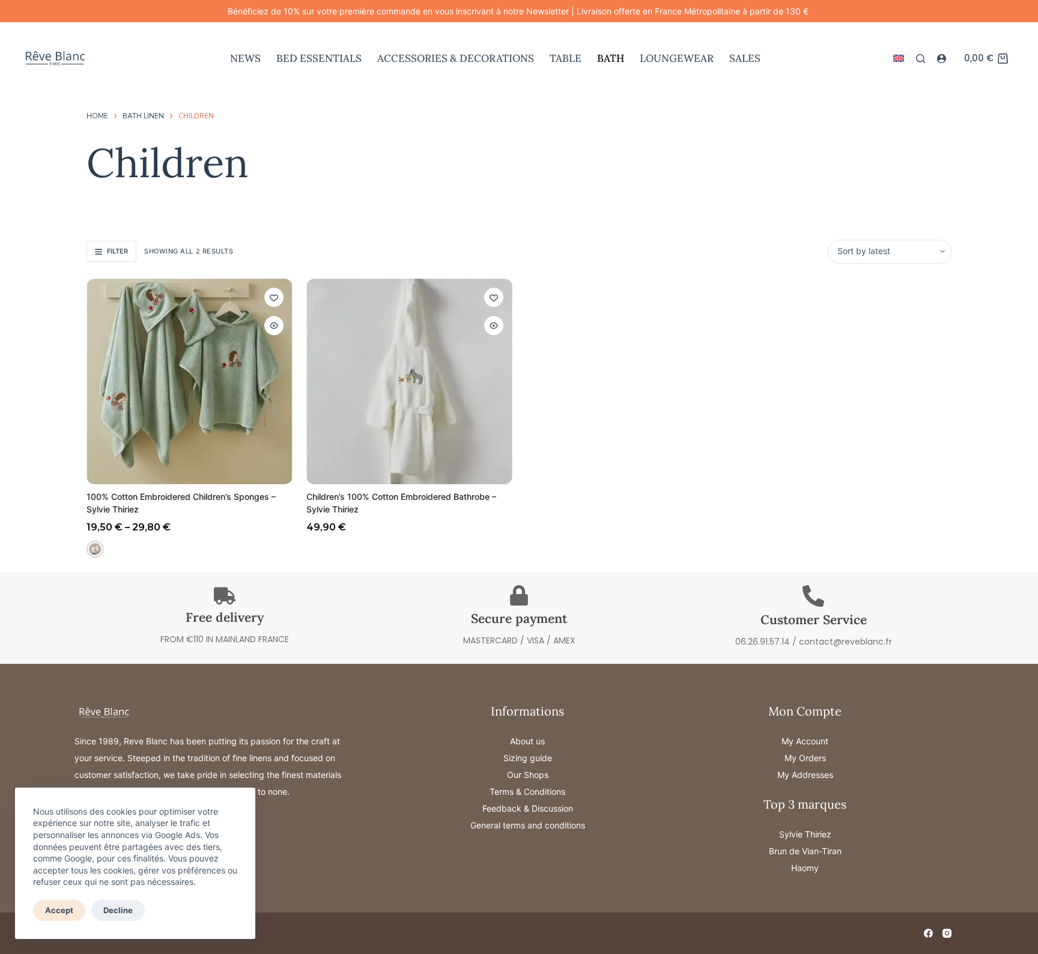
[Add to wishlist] (274, 297)
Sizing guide (527, 758)
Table (565, 58)
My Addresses (805, 775)
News (245, 58)
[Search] (920, 58)
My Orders (805, 758)
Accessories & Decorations (455, 58)
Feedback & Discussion (527, 808)
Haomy (805, 868)
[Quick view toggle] (274, 325)
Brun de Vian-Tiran (805, 851)
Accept (59, 910)
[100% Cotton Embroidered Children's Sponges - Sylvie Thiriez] (189, 382)
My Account (805, 741)
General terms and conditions (527, 825)
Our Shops (527, 775)
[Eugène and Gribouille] (94, 549)
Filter (117, 251)
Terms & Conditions (527, 791)
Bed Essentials (319, 58)
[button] (898, 58)
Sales (744, 58)
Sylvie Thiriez (805, 834)
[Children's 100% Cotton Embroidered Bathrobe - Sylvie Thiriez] (409, 382)
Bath (610, 58)
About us (527, 741)
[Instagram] (947, 933)
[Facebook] (928, 933)
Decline (118, 910)
